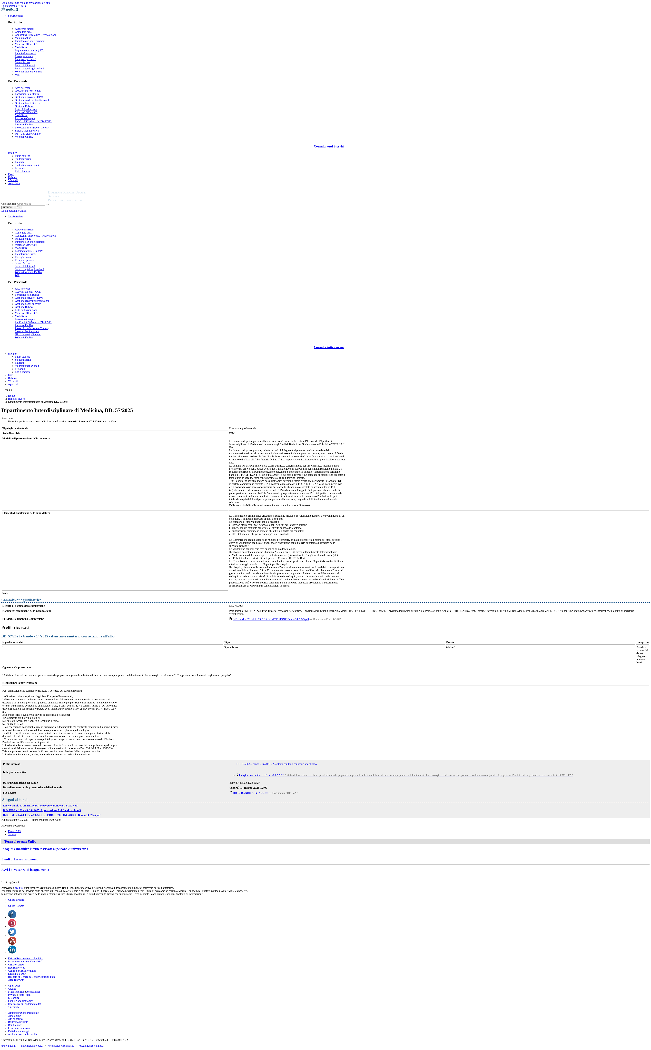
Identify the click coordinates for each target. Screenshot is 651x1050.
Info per (12, 152)
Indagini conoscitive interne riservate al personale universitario (44, 849)
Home (11, 395)
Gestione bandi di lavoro (28, 103)
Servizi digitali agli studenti (29, 68)
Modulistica (21, 47)
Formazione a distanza (27, 93)
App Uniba (14, 183)
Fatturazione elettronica (20, 1000)
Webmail (13, 180)
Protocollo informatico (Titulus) (31, 127)
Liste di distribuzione (26, 109)
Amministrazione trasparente (23, 1012)
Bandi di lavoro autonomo (19, 859)
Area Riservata (16, 979)
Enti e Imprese (22, 171)
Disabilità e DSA (17, 973)
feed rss (19, 887)
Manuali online (23, 37)
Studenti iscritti (23, 158)
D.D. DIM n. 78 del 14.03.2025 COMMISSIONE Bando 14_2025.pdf (271, 619)
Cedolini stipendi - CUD (28, 90)
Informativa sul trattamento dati (24, 1003)
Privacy (12, 994)
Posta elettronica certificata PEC (25, 961)
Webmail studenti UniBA (28, 71)
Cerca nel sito (8, 203)
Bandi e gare (15, 1025)
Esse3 (11, 174)
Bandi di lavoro (16, 398)
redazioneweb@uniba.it (91, 1045)
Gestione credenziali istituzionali (32, 100)
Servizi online (15, 15)
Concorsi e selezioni (19, 1028)
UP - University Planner (28, 133)
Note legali (25, 994)
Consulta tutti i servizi (329, 146)
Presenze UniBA (24, 124)
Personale (20, 168)
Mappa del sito (16, 991)
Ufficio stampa (16, 964)
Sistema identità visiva (27, 130)
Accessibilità (33, 991)
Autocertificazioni (24, 28)
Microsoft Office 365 (26, 44)
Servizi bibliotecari (25, 65)
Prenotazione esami (25, 53)
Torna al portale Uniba (20, 841)
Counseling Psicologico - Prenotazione (35, 34)
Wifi (17, 74)
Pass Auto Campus (25, 118)
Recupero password (25, 59)
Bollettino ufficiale (18, 1021)
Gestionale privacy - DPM (29, 97)
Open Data (14, 985)
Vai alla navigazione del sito (35, 2)
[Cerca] (47, 204)
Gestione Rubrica (24, 106)
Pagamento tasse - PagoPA (29, 50)
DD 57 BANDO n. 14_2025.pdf (250, 793)
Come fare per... (23, 31)
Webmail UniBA (24, 136)
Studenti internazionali (27, 165)
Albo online (14, 1015)
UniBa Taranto (16, 905)
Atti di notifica (16, 1018)
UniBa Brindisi (16, 899)
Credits (12, 988)
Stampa (12, 834)
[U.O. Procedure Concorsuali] (24, 200)
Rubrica (12, 177)
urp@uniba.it (8, 1045)
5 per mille (13, 1007)
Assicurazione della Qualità (22, 1034)
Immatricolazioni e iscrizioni (30, 41)
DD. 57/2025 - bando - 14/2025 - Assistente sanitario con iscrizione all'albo (276, 764)
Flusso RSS (14, 831)
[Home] (75, 200)
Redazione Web (16, 967)
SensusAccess (22, 62)
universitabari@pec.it (32, 1045)
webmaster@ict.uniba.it (61, 1045)
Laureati (19, 162)
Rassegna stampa (24, 56)
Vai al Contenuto (10, 2)
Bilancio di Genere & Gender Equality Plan (31, 976)
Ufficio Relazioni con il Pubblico (25, 958)
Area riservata (22, 87)
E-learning (13, 997)
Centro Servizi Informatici (22, 970)
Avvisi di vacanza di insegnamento (25, 869)
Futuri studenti (22, 155)
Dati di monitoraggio (19, 1031)
